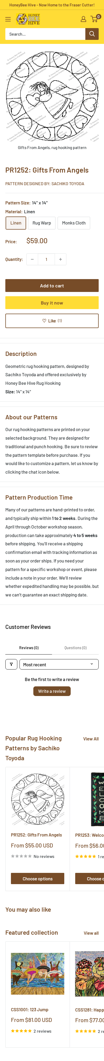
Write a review (52, 691)
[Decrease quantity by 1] (32, 259)
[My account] (83, 19)
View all (91, 932)
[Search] (92, 34)
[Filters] (11, 664)
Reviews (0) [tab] (28, 647)
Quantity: (14, 259)
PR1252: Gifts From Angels (36, 834)
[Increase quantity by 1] (60, 259)
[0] (94, 19)
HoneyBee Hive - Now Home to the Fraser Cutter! (52, 4)
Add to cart (52, 285)
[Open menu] (8, 19)
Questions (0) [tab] (75, 647)
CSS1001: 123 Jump (30, 1009)
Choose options (38, 878)
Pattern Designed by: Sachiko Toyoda (44, 183)
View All (91, 738)
